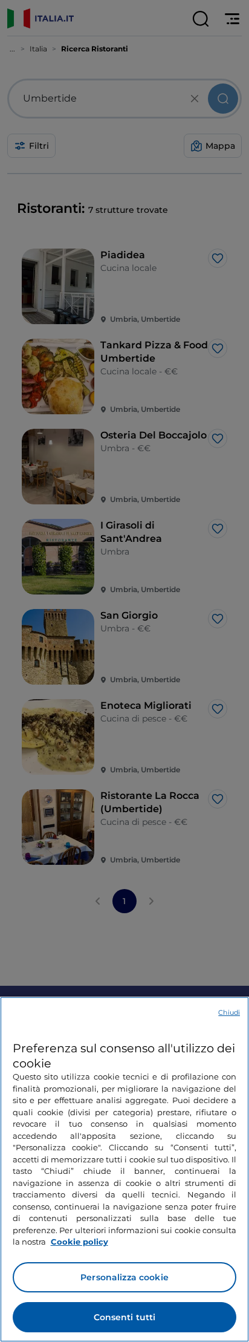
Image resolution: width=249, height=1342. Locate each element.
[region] (124, 1169)
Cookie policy (79, 1241)
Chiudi (229, 1012)
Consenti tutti (125, 1317)
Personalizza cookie (124, 1277)
